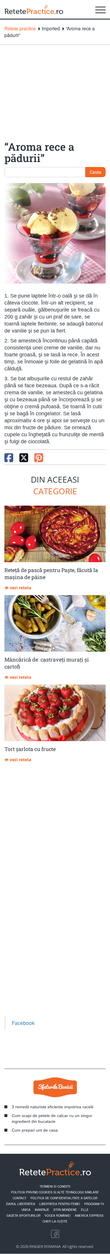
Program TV (94, 1204)
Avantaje (42, 1210)
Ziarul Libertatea (20, 1204)
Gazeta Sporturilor (23, 1215)
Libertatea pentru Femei (59, 1204)
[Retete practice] (33, 9)
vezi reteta (20, 587)
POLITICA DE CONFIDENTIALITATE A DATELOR (64, 1198)
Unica (26, 1210)
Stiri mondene (65, 1210)
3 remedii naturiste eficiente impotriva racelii (52, 1106)
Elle (85, 1210)
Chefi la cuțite (55, 1221)
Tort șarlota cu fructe (30, 748)
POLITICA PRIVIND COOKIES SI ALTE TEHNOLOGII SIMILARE (55, 1192)
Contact (19, 1198)
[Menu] (100, 9)
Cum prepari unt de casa (35, 1130)
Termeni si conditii (55, 1186)
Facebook (23, 1022)
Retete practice (20, 28)
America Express (89, 1215)
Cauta (95, 172)
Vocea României (58, 1215)
